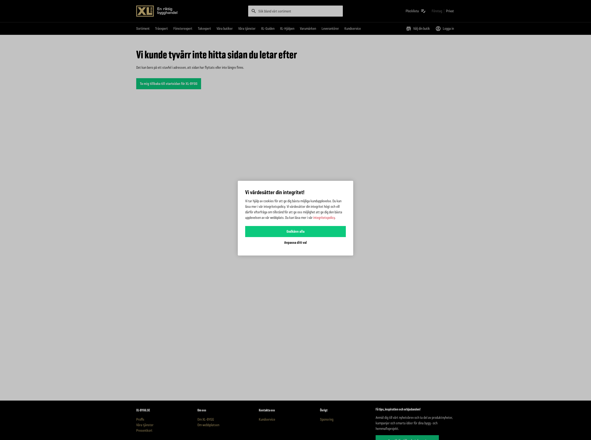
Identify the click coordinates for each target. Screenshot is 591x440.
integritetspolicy (324, 217)
